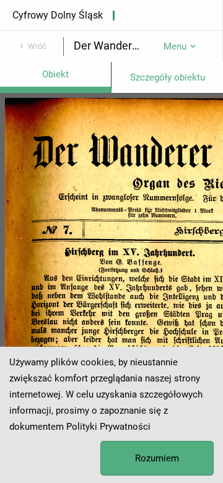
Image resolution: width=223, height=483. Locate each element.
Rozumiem (157, 458)
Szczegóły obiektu (167, 77)
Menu (175, 46)
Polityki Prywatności (108, 426)
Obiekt (55, 74)
